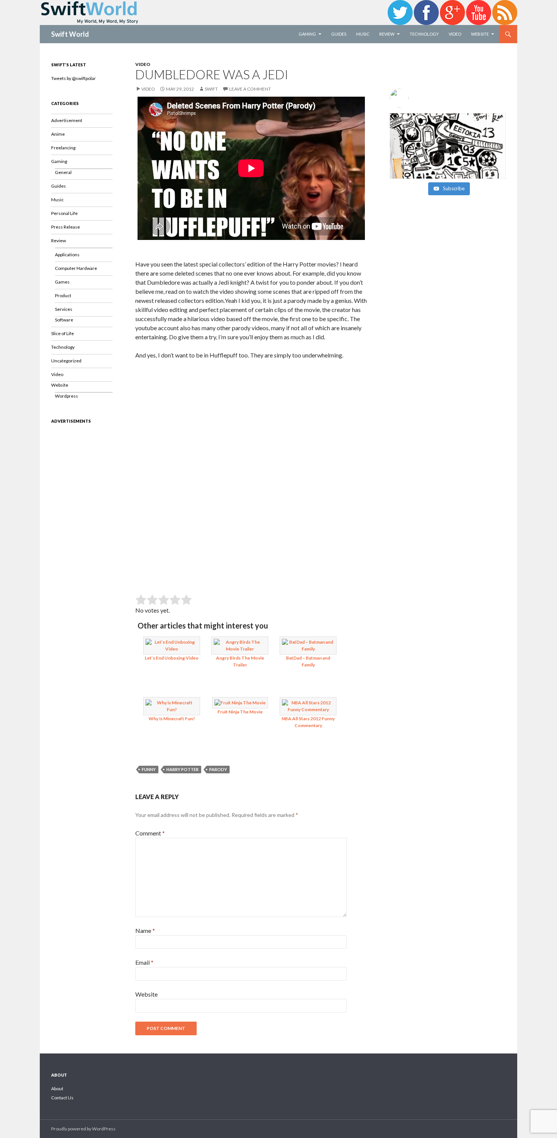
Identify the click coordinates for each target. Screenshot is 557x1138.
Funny (149, 769)
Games (62, 282)
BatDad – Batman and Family (308, 661)
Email (144, 962)
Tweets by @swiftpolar (73, 78)
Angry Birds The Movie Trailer (240, 661)
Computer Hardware (76, 268)
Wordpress (66, 396)
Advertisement (66, 120)
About (57, 1088)
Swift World (70, 34)
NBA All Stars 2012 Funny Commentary (308, 722)
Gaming (307, 33)
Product (63, 295)
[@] (448, 98)
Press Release (65, 227)
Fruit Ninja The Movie (240, 712)
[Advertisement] (251, 422)
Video (455, 33)
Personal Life (64, 213)
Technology (424, 33)
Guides (338, 33)
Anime (58, 134)
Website (480, 33)
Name (145, 930)
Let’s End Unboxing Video (172, 658)
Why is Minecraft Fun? (172, 718)
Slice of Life (62, 333)
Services (63, 309)
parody (218, 769)
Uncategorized (66, 361)
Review (386, 33)
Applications (67, 254)
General (63, 172)
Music (362, 33)
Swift (211, 89)
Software (64, 320)
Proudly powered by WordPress (83, 1129)
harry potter (182, 769)
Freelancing (63, 147)
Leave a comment (250, 89)
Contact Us (62, 1097)
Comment (150, 833)
